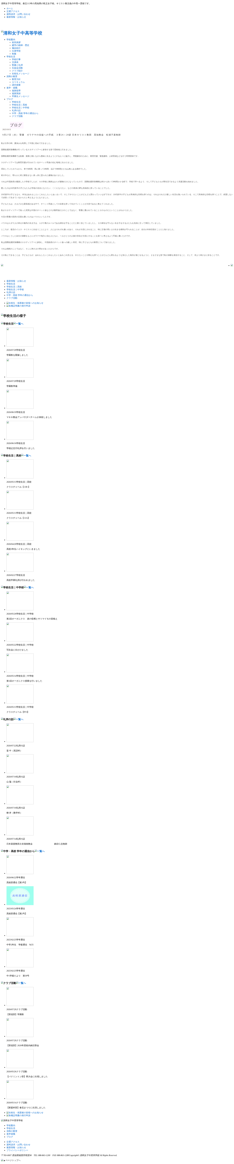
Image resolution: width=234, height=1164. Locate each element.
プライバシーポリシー (17, 1150)
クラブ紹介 (17, 71)
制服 (14, 54)
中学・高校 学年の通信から (25, 113)
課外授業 (16, 85)
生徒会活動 (17, 68)
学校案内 (10, 39)
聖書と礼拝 (17, 65)
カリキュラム (18, 82)
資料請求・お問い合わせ (18, 14)
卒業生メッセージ (20, 96)
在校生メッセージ (20, 73)
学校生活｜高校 (19, 105)
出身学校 (16, 51)
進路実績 (16, 93)
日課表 (15, 62)
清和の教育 (11, 76)
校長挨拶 (16, 42)
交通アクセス (13, 11)
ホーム (9, 8)
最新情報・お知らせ (16, 17)
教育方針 (16, 79)
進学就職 (10, 1134)
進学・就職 (11, 88)
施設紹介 (16, 48)
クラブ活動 (17, 116)
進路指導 (16, 90)
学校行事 (16, 59)
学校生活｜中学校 (20, 107)
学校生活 (10, 56)
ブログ (9, 99)
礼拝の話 (16, 110)
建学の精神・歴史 (20, 45)
